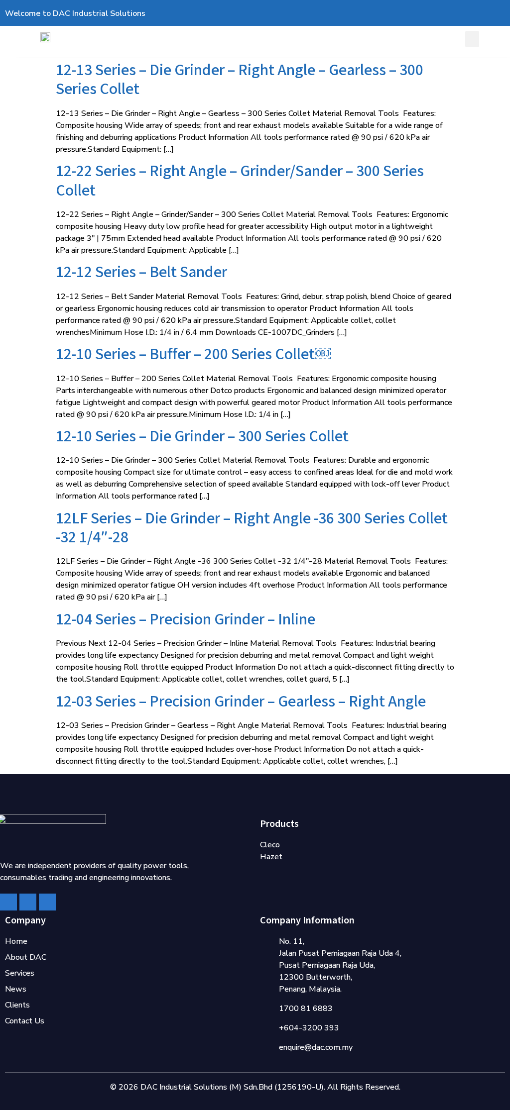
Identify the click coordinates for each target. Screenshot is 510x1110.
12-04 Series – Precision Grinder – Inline (185, 619)
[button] (472, 39)
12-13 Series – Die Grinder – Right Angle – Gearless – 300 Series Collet (239, 80)
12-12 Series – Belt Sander (141, 272)
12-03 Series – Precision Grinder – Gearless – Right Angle (241, 702)
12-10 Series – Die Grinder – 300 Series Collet (202, 436)
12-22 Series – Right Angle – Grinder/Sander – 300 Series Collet (240, 181)
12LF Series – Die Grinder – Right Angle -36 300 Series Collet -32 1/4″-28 (252, 528)
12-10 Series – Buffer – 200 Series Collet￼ (193, 354)
